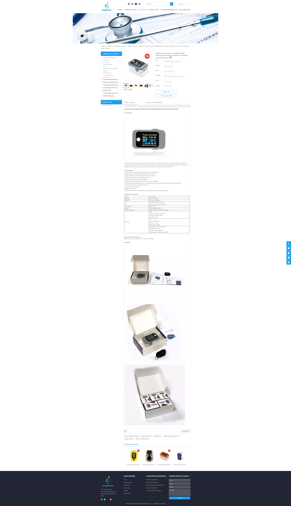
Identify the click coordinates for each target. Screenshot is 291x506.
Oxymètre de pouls (107, 64)
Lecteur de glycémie (108, 75)
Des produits (127, 485)
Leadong (163, 503)
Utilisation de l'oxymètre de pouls (171, 436)
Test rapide (106, 77)
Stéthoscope (106, 62)
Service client (127, 487)
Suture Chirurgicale (108, 96)
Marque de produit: (150, 102)
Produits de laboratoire (151, 487)
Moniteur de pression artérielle (110, 68)
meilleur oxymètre (129, 438)
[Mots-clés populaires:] (171, 3)
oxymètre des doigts (146, 436)
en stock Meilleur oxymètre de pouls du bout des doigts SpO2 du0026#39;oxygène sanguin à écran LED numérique (165, 464)
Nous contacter (127, 493)
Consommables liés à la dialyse (111, 87)
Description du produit (130, 106)
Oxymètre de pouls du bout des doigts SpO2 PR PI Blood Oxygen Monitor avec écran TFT (180, 464)
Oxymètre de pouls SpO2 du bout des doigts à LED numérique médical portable (134, 464)
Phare (104, 66)
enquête (165, 91)
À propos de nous (128, 482)
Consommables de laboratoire (111, 85)
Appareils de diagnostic (109, 57)
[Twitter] (136, 4)
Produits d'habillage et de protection (112, 82)
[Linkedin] (132, 4)
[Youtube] (139, 4)
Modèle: (127, 102)
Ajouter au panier (165, 95)
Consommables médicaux (110, 79)
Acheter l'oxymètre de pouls (142, 438)
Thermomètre (106, 60)
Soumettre (179, 498)
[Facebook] (129, 4)
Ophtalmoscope (107, 72)
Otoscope (105, 70)
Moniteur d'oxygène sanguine (132, 436)
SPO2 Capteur (157, 436)
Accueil (125, 479)
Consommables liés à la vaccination (112, 93)
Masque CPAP (107, 90)
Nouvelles (126, 490)
